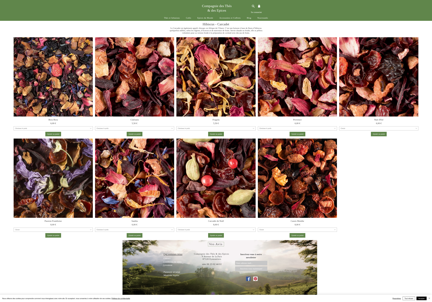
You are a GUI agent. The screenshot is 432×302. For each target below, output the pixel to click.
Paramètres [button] (397, 298)
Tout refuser (409, 298)
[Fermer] (429, 298)
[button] (172, 18)
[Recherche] (253, 6)
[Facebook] (248, 279)
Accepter (421, 298)
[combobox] (53, 128)
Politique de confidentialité (120, 298)
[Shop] (259, 6)
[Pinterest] (255, 279)
